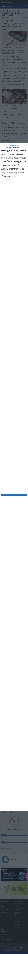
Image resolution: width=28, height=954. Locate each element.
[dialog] (14, 477)
